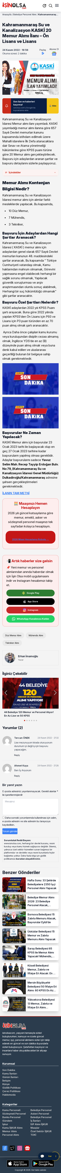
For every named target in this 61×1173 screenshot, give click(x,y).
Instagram (33, 610)
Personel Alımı (10, 1134)
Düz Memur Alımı (13, 635)
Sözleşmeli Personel (14, 1113)
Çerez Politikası (11, 1091)
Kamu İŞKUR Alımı (12, 1127)
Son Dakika (8, 1070)
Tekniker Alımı (12, 643)
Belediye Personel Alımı (24, 14)
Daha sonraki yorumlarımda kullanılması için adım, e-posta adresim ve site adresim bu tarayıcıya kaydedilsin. (29, 821)
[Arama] (50, 6)
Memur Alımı (9, 1131)
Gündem (7, 1120)
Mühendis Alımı (36, 635)
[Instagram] (19, 1148)
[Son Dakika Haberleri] (44, 6)
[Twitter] (12, 1148)
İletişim (6, 1080)
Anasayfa (6, 14)
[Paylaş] (43, 53)
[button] (55, 693)
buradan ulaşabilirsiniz (28, 859)
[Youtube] (27, 1148)
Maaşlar (35, 1127)
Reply (17, 755)
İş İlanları (35, 1120)
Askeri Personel (39, 1113)
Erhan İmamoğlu (28, 656)
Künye (6, 1084)
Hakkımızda (9, 1094)
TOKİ (33, 1134)
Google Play (33, 593)
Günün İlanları (10, 1077)
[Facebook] (4, 1148)
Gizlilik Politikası (11, 1087)
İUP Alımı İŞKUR (39, 1124)
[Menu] (57, 6)
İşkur (5, 1124)
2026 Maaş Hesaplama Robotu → (30, 539)
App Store (33, 601)
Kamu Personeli (11, 1110)
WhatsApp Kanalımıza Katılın (33, 618)
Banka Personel (11, 1117)
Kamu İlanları (9, 1073)
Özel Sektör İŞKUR (41, 1131)
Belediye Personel (41, 1110)
